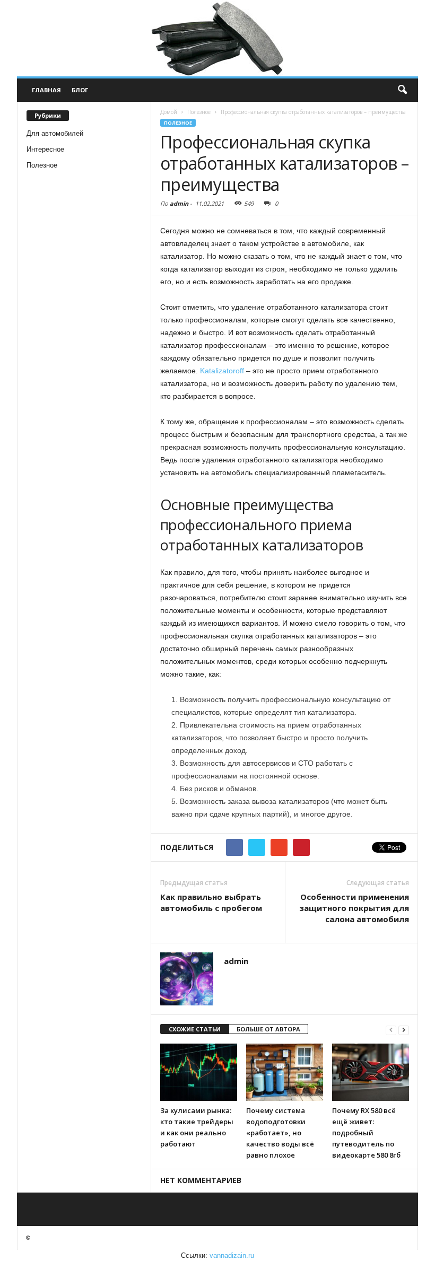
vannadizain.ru (232, 1255)
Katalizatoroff (222, 370)
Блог (80, 90)
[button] (402, 90)
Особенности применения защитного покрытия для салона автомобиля (354, 907)
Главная (46, 90)
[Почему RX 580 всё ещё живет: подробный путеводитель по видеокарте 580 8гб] (370, 1072)
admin (179, 203)
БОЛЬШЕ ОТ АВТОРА (268, 1029)
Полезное (42, 165)
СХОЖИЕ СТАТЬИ (195, 1029)
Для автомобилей (55, 133)
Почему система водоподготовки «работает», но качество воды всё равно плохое (280, 1133)
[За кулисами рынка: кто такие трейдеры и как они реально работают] (198, 1072)
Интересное (45, 149)
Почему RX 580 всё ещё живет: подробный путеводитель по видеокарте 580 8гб (366, 1133)
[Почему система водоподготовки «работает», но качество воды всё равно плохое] (284, 1072)
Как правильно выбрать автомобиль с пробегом (211, 902)
